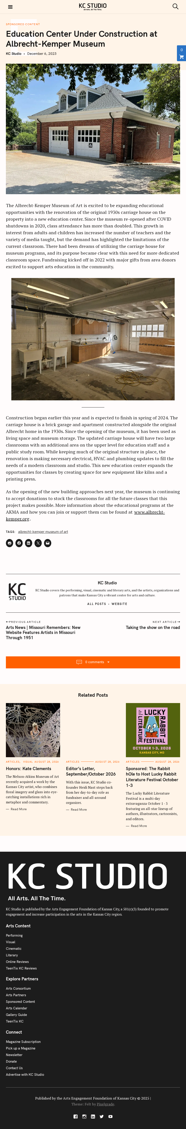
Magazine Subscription (23, 1042)
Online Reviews (17, 962)
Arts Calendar (16, 1008)
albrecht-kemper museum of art (43, 531)
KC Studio (13, 53)
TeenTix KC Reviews (21, 968)
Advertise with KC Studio (25, 1074)
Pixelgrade (105, 1104)
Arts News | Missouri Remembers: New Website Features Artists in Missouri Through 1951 (43, 632)
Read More (19, 809)
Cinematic (14, 948)
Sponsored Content (23, 24)
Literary (12, 955)
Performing (14, 935)
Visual (28, 761)
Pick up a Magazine (20, 1048)
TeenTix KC (15, 1021)
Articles (13, 761)
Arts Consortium (18, 988)
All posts (96, 604)
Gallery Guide (16, 1015)
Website (119, 604)
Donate (11, 1061)
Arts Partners (16, 995)
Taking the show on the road (153, 627)
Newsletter (14, 1055)
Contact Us (14, 1068)
